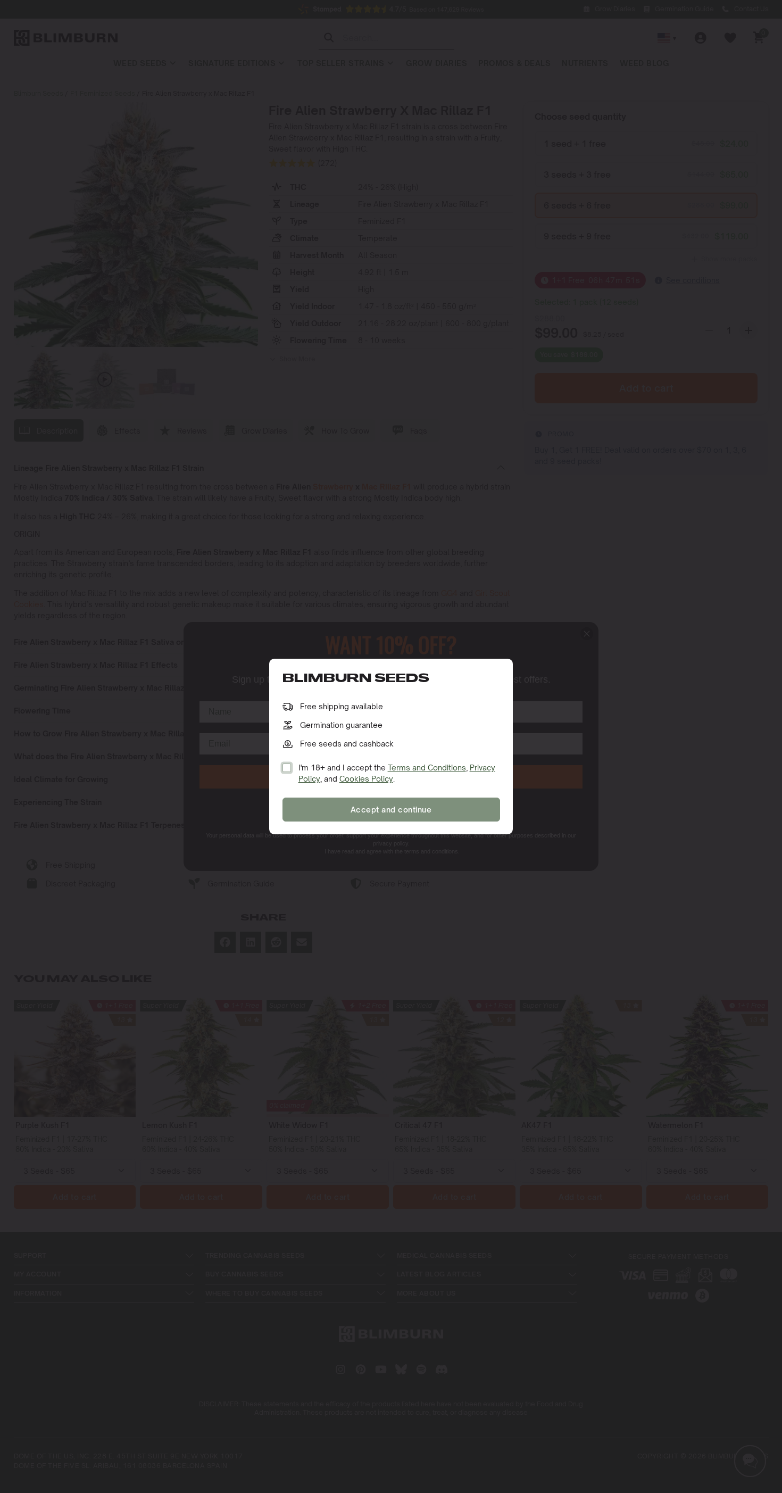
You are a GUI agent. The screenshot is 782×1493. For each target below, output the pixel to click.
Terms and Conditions (427, 767)
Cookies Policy (366, 778)
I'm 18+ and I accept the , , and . (396, 773)
